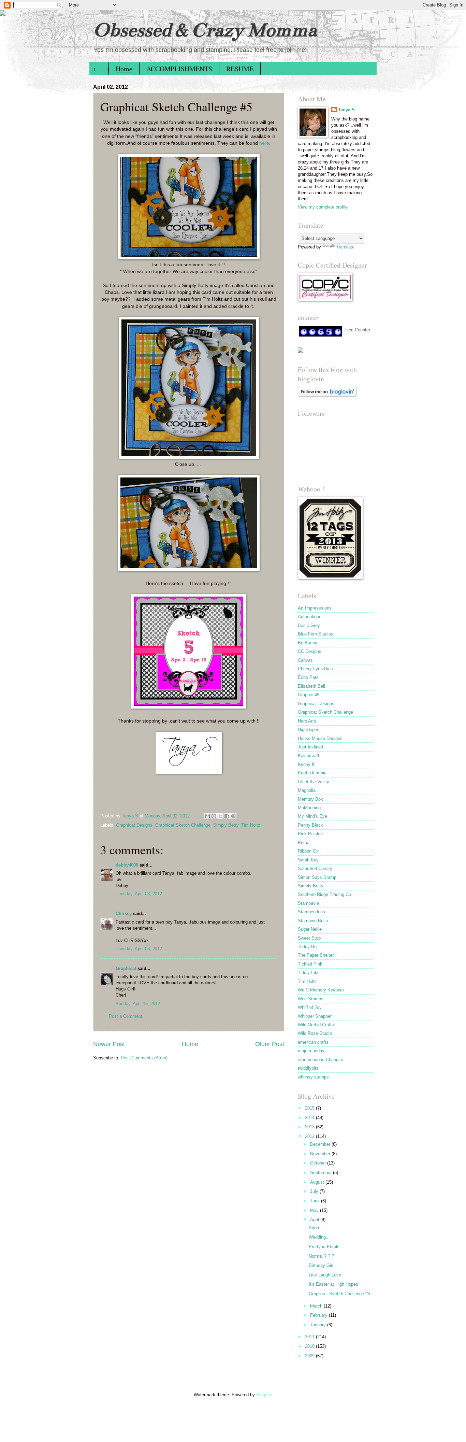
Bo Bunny (307, 642)
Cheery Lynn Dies (315, 668)
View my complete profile (323, 207)
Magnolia (307, 790)
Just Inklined (310, 746)
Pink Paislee (310, 833)
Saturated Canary (315, 868)
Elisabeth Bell (311, 686)
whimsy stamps (313, 1077)
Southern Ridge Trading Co (324, 894)
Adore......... (321, 1227)
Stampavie (308, 903)
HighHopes (308, 729)
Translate (345, 246)
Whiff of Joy (310, 1007)
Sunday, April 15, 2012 (138, 1003)
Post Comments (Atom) (144, 1057)
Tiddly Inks (309, 972)
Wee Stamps (310, 998)
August (317, 1182)
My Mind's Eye (312, 816)
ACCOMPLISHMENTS (179, 68)
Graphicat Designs (134, 825)
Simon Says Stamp (317, 877)
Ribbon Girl (309, 851)
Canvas (305, 660)
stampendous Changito (320, 1059)
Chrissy (124, 913)
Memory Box (310, 799)
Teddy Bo (307, 946)
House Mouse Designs (320, 738)
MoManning (309, 807)
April (315, 1219)
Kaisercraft (308, 755)
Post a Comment (125, 1016)
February (319, 1315)
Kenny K (306, 764)
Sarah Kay (308, 859)
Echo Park (308, 677)
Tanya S (346, 109)
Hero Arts (307, 721)
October (318, 1163)
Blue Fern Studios (315, 634)
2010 (310, 1346)
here (264, 143)
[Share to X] (220, 816)
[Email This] (207, 816)
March (317, 1306)
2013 (310, 1126)
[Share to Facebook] (226, 816)
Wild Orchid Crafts (316, 1024)
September (321, 1172)
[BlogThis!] (213, 816)
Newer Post (109, 1044)
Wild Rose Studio (315, 1033)
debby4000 (127, 865)
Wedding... (319, 1237)
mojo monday (311, 1050)
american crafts (313, 1042)
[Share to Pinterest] (233, 816)
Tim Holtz (250, 825)
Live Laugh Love (325, 1274)
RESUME (239, 68)
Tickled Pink (310, 964)
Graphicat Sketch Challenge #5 (339, 1293)
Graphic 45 (308, 694)
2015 (310, 1108)
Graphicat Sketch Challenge (182, 825)
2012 (310, 1136)
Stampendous (311, 911)
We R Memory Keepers (321, 990)
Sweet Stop (309, 938)
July (315, 1191)
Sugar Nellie (310, 929)
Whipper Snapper (315, 1016)
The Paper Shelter (316, 955)
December (321, 1144)
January (318, 1324)
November (321, 1153)
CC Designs (309, 651)
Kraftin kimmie (312, 772)
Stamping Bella (313, 920)
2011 (310, 1336)
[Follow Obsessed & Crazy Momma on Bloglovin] (327, 395)
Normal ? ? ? (321, 1256)
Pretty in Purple (324, 1246)
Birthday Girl (321, 1265)
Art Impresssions (315, 608)
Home (124, 68)
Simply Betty (225, 825)
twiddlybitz (308, 1068)
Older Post (269, 1044)
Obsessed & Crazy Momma (205, 29)
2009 (310, 1355)
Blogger (263, 1394)
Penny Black (310, 825)
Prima (303, 842)
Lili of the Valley (313, 781)
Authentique (309, 616)
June (315, 1200)
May (315, 1210)
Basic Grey (309, 625)
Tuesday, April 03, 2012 (139, 893)
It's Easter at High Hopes (333, 1284)
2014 (310, 1117)
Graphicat (126, 968)
